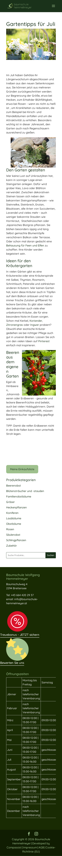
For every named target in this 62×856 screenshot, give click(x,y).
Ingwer (35, 325)
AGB (41, 847)
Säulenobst (13, 534)
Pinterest (44, 341)
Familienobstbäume (18, 496)
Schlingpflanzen (16, 540)
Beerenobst (13, 485)
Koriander (35, 320)
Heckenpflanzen (16, 507)
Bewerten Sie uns (12, 663)
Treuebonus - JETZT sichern (19, 635)
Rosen (10, 529)
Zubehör (11, 545)
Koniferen (12, 513)
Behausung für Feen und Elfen (25, 245)
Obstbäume (13, 524)
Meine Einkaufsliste (22, 469)
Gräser (10, 502)
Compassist (14, 847)
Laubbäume (13, 518)
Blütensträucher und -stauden (25, 491)
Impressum (30, 847)
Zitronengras (15, 325)
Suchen (50, 555)
